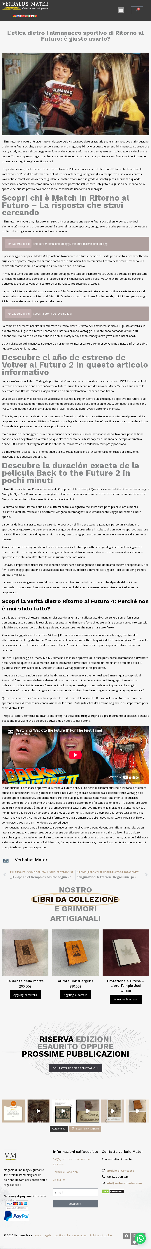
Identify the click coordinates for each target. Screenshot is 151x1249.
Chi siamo (59, 1179)
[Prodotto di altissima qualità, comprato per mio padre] (13, 1111)
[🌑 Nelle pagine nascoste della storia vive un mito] (87, 1111)
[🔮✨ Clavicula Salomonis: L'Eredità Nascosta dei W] (137, 1111)
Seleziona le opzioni (125, 999)
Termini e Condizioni (65, 1172)
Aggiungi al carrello (25, 995)
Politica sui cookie (101, 1235)
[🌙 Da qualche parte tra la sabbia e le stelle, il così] (63, 1111)
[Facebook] (126, 1236)
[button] (121, 10)
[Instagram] (134, 1236)
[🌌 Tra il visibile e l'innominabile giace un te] (112, 1111)
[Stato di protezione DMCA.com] (113, 1192)
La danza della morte (25, 981)
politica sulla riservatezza (71, 1235)
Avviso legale (43, 1235)
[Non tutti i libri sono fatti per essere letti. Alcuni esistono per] (38, 1111)
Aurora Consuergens (75, 981)
